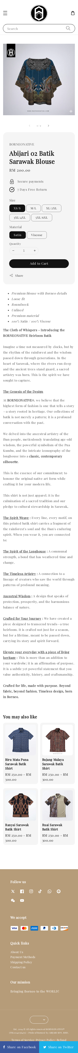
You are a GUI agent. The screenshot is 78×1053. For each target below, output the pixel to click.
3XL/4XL (20, 217)
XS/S (17, 208)
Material (15, 227)
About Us (16, 952)
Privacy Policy (45, 1040)
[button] (5, 13)
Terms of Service (22, 1040)
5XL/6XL (42, 217)
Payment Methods (22, 957)
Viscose (36, 235)
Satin (17, 235)
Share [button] (19, 275)
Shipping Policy (21, 962)
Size (12, 200)
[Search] (68, 28)
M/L (33, 208)
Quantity (15, 243)
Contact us (18, 967)
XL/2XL (51, 208)
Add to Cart (39, 263)
